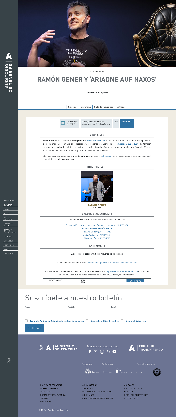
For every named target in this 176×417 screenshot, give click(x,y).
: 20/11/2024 (97, 235)
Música (6, 209)
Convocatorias (89, 385)
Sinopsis (72, 106)
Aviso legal (46, 391)
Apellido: (71, 307)
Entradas (121, 106)
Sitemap (44, 398)
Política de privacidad (51, 385)
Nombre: (28, 307)
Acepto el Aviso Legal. (137, 321)
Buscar (6, 249)
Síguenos (128, 391)
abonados (107, 155)
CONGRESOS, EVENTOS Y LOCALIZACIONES (10, 231)
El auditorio (8, 205)
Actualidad (8, 241)
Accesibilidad (131, 398)
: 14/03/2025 (97, 238)
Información (9, 245)
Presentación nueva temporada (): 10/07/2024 (97, 225)
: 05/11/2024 (96, 231)
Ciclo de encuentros (103, 106)
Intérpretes (85, 106)
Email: (113, 307)
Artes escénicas (8, 218)
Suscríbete (88, 388)
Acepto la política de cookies (105, 321)
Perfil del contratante (136, 395)
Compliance (88, 395)
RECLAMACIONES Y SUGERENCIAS (97, 391)
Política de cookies (133, 388)
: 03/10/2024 (97, 228)
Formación (8, 237)
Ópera (6, 213)
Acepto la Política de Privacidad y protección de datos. (57, 321)
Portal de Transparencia (53, 395)
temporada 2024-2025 (127, 143)
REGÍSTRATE (34, 328)
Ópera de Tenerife (95, 140)
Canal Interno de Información (97, 398)
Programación (9, 201)
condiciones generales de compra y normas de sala (112, 262)
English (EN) (8, 253)
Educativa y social (8, 224)
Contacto (129, 385)
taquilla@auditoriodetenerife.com (122, 271)
